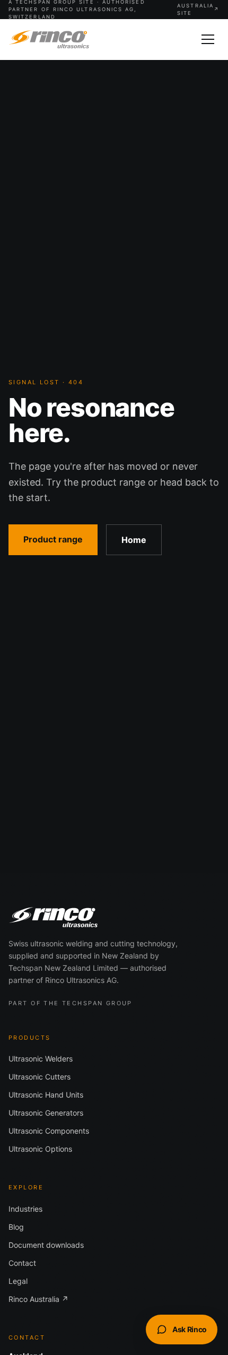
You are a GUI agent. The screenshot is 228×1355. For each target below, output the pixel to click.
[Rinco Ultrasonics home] (48, 39)
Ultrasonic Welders (40, 1058)
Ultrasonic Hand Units (45, 1094)
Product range (53, 539)
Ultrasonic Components (48, 1130)
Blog (16, 1226)
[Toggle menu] (208, 39)
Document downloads (46, 1244)
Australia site (198, 9)
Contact (22, 1262)
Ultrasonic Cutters (39, 1076)
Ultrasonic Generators (45, 1112)
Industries (25, 1208)
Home (133, 539)
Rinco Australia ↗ (38, 1299)
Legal (18, 1280)
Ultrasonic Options (40, 1148)
